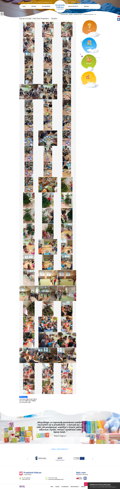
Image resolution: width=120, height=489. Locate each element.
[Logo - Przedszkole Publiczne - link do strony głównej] (60, 6)
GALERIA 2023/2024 (77, 14)
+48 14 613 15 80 (28, 2)
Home (66, 14)
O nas (24, 6)
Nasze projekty (73, 6)
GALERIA (33, 6)
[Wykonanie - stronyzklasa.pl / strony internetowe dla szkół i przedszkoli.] (22, 487)
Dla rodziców (46, 6)
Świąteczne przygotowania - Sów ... (89, 14)
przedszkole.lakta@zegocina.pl (45, 2)
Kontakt (86, 6)
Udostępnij (24, 397)
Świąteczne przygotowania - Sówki (38, 18)
